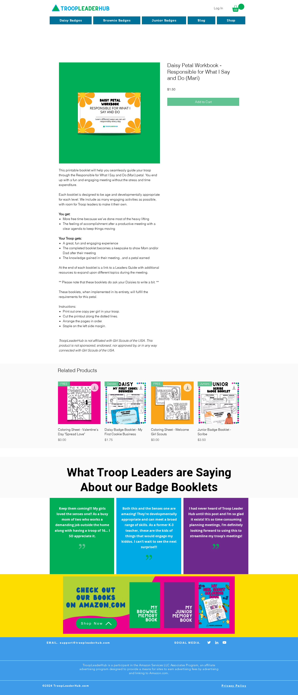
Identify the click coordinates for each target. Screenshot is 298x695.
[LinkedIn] (216, 642)
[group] (149, 412)
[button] (238, 8)
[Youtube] (224, 642)
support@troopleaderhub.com (85, 642)
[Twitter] (209, 642)
